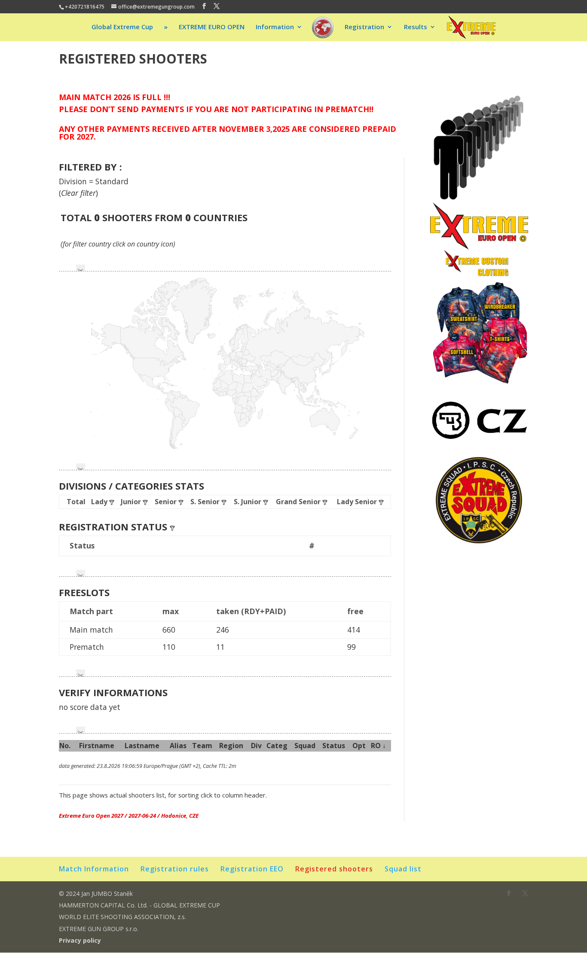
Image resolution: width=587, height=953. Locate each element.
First (96, 745)
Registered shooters (334, 869)
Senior (166, 501)
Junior (132, 501)
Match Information (94, 869)
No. (64, 745)
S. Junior (248, 501)
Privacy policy (80, 940)
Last (142, 745)
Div (256, 745)
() (78, 193)
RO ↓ (378, 745)
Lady (100, 501)
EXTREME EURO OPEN (212, 27)
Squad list (403, 869)
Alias (178, 745)
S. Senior (205, 501)
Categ (276, 745)
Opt (359, 745)
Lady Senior (358, 501)
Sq (304, 745)
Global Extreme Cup (122, 27)
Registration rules (175, 869)
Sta (333, 745)
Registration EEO (252, 869)
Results (415, 27)
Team (202, 745)
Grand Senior (299, 501)
